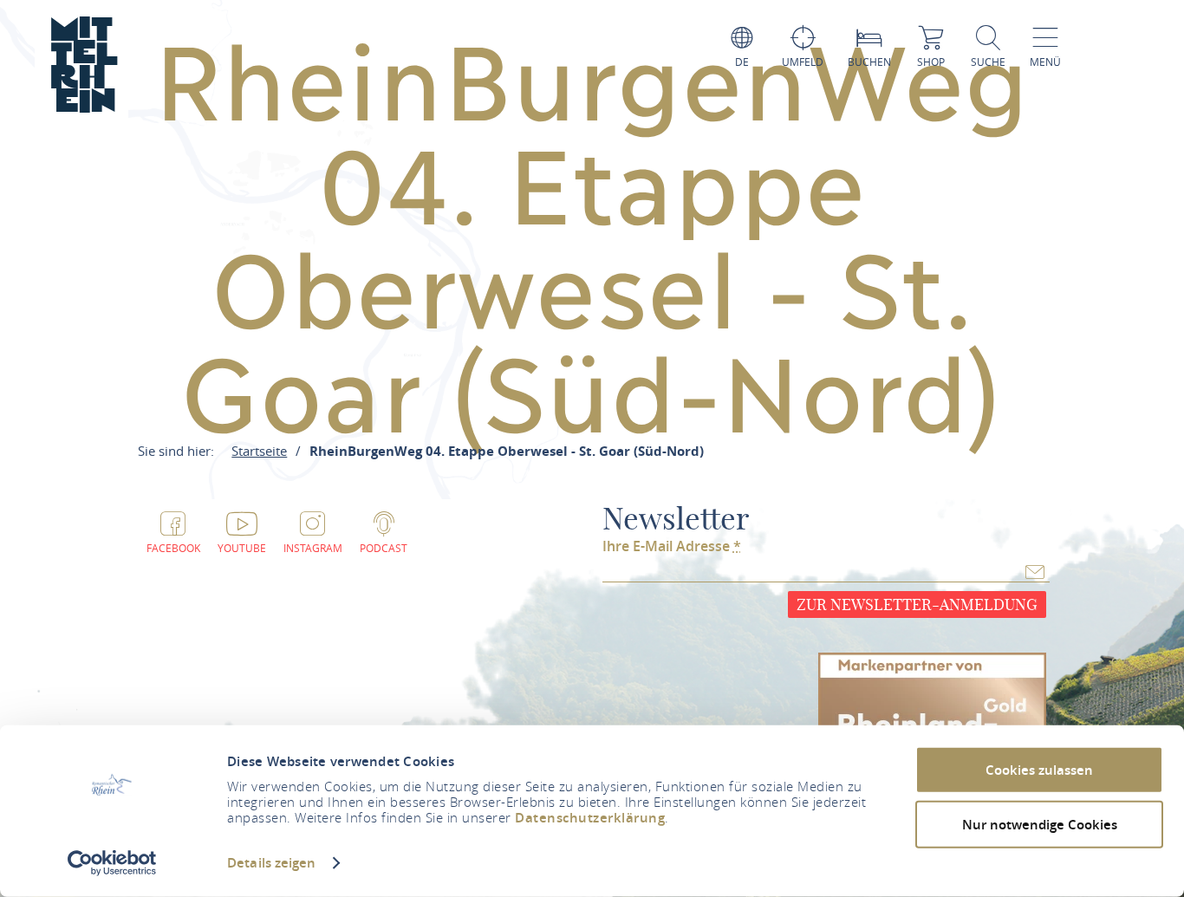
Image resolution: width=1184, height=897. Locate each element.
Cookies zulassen (1039, 770)
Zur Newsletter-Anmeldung (917, 604)
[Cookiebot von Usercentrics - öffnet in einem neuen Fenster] (112, 863)
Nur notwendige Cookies (1039, 824)
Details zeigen (271, 863)
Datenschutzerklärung (590, 818)
